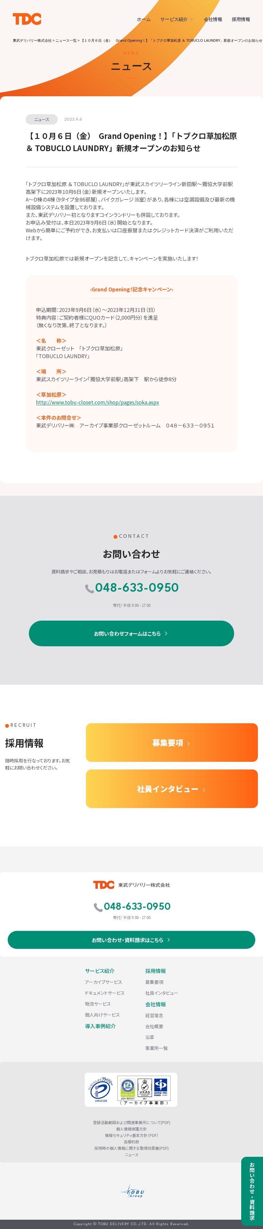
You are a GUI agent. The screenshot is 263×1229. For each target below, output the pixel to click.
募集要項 (167, 742)
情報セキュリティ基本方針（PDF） (131, 1135)
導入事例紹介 (100, 1026)
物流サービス (98, 1004)
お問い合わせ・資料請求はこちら (127, 940)
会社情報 (213, 19)
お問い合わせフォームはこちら (127, 633)
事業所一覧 (156, 1048)
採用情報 (241, 19)
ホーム (144, 19)
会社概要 (154, 1026)
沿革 (149, 1037)
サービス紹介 (174, 19)
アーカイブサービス (103, 982)
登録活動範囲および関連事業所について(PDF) (131, 1122)
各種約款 (131, 1141)
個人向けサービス (102, 1014)
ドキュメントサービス (105, 993)
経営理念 (154, 1015)
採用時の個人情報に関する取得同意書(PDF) (131, 1148)
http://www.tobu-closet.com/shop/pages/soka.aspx (97, 402)
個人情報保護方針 (131, 1128)
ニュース (132, 1154)
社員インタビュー (168, 788)
